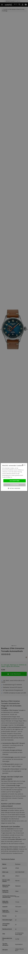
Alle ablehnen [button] (14, 484)
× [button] (24, 465)
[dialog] (14, 477)
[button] (14, 488)
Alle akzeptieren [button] (14, 480)
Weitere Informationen (18, 477)
